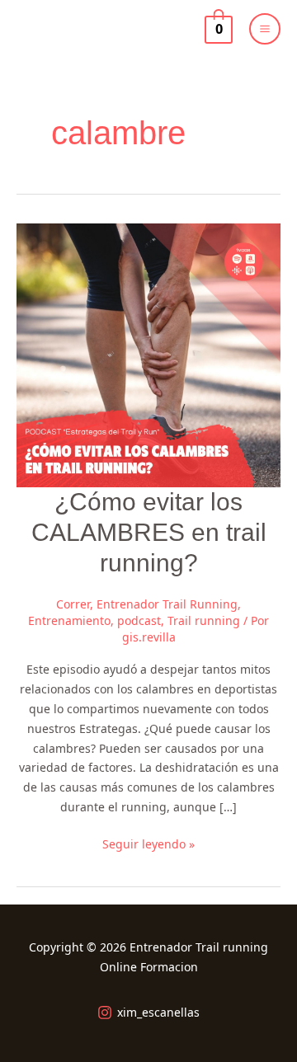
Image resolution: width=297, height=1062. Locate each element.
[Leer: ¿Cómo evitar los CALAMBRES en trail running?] (148, 354)
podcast (139, 620)
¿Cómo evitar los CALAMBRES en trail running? (148, 532)
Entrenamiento (69, 620)
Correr (73, 604)
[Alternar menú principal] (264, 29)
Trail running (203, 620)
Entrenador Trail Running (167, 604)
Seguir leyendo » (148, 843)
